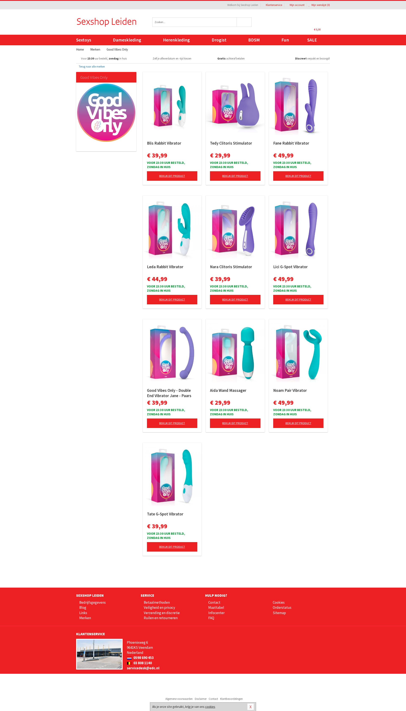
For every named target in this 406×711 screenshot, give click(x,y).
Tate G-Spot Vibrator (165, 513)
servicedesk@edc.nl (143, 668)
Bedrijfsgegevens (92, 602)
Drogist (219, 40)
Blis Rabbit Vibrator (164, 143)
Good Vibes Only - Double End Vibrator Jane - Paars (169, 393)
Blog (82, 607)
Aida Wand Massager (228, 390)
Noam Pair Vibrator (290, 390)
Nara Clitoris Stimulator (231, 266)
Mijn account (297, 5)
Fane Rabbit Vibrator (291, 143)
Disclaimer (201, 699)
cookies (210, 707)
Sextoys (83, 40)
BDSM (254, 40)
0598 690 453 (143, 657)
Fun (285, 40)
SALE (312, 40)
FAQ (211, 618)
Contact (214, 602)
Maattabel (216, 607)
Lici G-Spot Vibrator (290, 266)
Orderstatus (282, 607)
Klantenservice (274, 5)
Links (83, 612)
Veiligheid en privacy (159, 607)
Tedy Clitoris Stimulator (231, 143)
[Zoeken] (244, 22)
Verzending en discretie (162, 612)
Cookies (279, 602)
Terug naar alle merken (91, 66)
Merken (85, 618)
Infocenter (216, 612)
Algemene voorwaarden (179, 699)
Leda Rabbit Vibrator (165, 266)
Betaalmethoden (157, 602)
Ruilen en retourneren (161, 618)
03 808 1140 (142, 663)
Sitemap (279, 612)
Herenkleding (176, 40)
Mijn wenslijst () (320, 5)
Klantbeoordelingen (231, 699)
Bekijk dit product (172, 176)
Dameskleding (127, 40)
